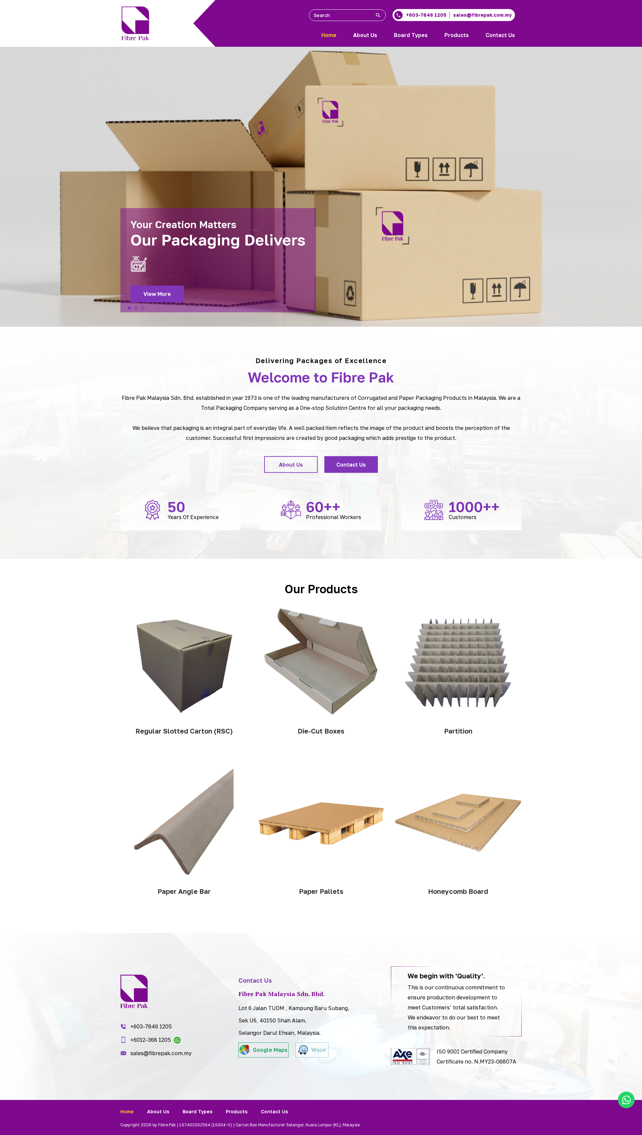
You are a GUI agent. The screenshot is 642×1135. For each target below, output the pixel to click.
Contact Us (500, 35)
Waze (318, 1049)
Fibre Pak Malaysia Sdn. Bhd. (158, 397)
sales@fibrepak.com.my (161, 1053)
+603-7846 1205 (151, 1026)
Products (456, 35)
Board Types (411, 35)
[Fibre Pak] (135, 23)
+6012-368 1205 (151, 1039)
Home (328, 35)
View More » (184, 744)
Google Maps (270, 1049)
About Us (365, 35)
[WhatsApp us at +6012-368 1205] (626, 1100)
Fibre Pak (362, 376)
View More (157, 294)
